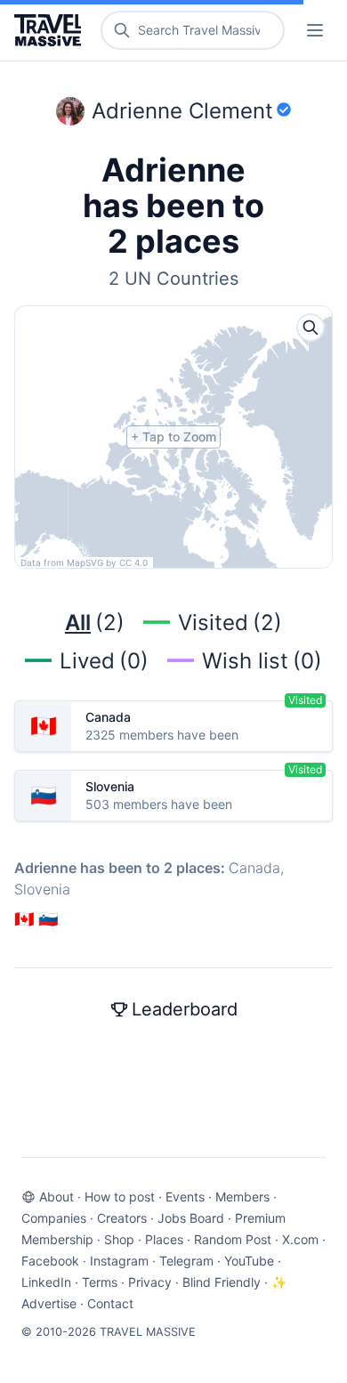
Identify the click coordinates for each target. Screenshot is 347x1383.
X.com (300, 1239)
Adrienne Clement (182, 111)
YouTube (249, 1260)
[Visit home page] (51, 30)
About (56, 1196)
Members (242, 1196)
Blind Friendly (221, 1282)
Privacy (150, 1282)
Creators (122, 1217)
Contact (110, 1303)
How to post (120, 1196)
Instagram (119, 1260)
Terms (99, 1282)
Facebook (50, 1260)
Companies (53, 1217)
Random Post (232, 1239)
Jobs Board (190, 1217)
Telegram (186, 1260)
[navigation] (315, 30)
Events (185, 1196)
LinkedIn (46, 1282)
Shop (119, 1239)
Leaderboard (185, 1009)
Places (164, 1239)
